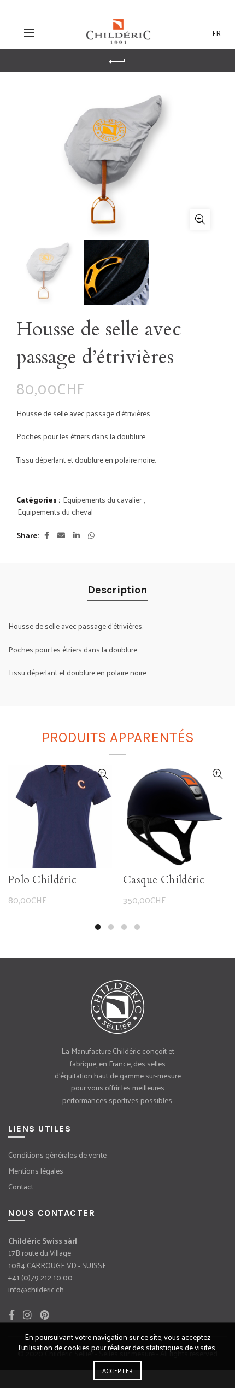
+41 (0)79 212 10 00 (40, 1277)
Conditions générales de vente (57, 1155)
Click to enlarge (200, 219)
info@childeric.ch (36, 1289)
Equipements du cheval (55, 511)
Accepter (117, 1370)
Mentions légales (35, 1170)
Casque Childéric (164, 880)
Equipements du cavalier (102, 499)
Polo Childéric (42, 880)
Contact (20, 1186)
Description (117, 590)
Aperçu (102, 774)
